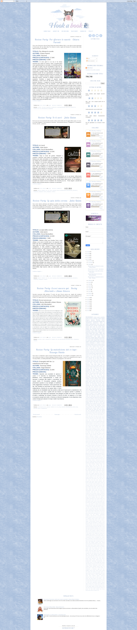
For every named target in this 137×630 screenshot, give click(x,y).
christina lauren (90, 486)
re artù (96, 563)
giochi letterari (97, 382)
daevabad (93, 495)
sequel (35, 340)
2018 (88, 303)
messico (98, 545)
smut (97, 409)
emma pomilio (99, 501)
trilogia (100, 321)
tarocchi (87, 390)
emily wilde (103, 429)
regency (75, 190)
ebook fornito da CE (43, 190)
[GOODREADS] (93, 37)
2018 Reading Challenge (95, 171)
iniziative (97, 350)
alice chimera (102, 469)
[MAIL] (97, 37)
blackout (100, 479)
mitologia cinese (89, 385)
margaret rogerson (94, 542)
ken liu (103, 525)
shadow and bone (91, 573)
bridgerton (88, 356)
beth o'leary (88, 479)
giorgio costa (99, 510)
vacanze (99, 411)
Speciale (91, 418)
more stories (100, 547)
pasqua (99, 554)
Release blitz (88, 377)
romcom (103, 388)
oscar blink (88, 386)
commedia (94, 345)
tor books (87, 582)
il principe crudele (101, 517)
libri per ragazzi (96, 357)
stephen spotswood (101, 575)
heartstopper (102, 514)
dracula (90, 499)
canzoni (99, 482)
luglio (89, 284)
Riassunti (74, 31)
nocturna (103, 550)
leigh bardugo (102, 350)
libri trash (100, 368)
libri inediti (93, 403)
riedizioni (93, 445)
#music (96, 454)
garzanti (48, 107)
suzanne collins (89, 362)
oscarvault (92, 334)
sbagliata (87, 570)
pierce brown (99, 386)
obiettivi (97, 551)
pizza (100, 558)
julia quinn (53, 190)
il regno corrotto (94, 518)
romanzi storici (51, 191)
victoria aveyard (93, 587)
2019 (88, 301)
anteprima (96, 378)
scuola (94, 570)
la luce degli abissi (91, 531)
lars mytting (100, 533)
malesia (98, 541)
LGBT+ (43, 339)
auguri (103, 372)
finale (104, 360)
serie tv (96, 332)
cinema (87, 398)
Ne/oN (90, 417)
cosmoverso (102, 493)
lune (93, 539)
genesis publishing (89, 401)
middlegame (102, 545)
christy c (95, 486)
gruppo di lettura (93, 368)
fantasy (93, 320)
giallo (104, 366)
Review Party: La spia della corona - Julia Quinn (57, 200)
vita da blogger (101, 329)
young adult (96, 321)
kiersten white (96, 526)
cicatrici (98, 486)
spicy (94, 369)
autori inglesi (94, 397)
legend (99, 535)
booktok (92, 337)
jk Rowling (101, 523)
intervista (90, 374)
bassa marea (102, 475)
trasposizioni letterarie (97, 582)
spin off (94, 358)
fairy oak (88, 430)
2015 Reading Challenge (95, 201)
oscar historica (94, 553)
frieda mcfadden (95, 509)
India (104, 458)
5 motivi (91, 457)
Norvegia (103, 462)
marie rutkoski (102, 542)
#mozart (92, 454)
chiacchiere (100, 485)
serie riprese (88, 571)
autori (92, 340)
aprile (89, 289)
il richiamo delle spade (92, 519)
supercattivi (92, 410)
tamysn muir (88, 578)
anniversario (102, 396)
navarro (101, 549)
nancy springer (95, 385)
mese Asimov (95, 361)
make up (95, 541)
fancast (92, 430)
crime (89, 425)
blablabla (103, 397)
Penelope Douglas (95, 463)
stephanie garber (92, 353)
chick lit (94, 373)
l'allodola (92, 527)
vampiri (92, 344)
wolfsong (103, 411)
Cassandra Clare (90, 330)
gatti (89, 510)
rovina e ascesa (91, 567)
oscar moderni (99, 553)
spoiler (87, 575)
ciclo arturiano (96, 422)
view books (102, 138)
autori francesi (102, 354)
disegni (87, 499)
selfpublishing (89, 322)
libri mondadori (98, 403)
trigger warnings (88, 583)
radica (100, 562)
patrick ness (88, 555)
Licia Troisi (91, 354)
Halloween (101, 353)
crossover (92, 494)
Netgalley (87, 462)
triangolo (103, 582)
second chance (99, 570)
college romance (101, 364)
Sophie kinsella (89, 465)
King (86, 461)
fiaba (97, 506)
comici (93, 490)
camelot (95, 482)
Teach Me (95, 465)
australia (95, 474)
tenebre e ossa (101, 578)
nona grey (89, 551)
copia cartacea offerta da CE (99, 380)
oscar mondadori (61, 190)
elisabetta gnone (97, 429)
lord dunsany (96, 538)
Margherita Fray (89, 370)
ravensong (93, 563)
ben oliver (100, 478)
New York (94, 417)
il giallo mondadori (92, 434)
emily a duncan (94, 501)
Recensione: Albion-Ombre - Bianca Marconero (54, 607)
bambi (98, 475)
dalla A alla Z (98, 495)
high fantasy (99, 433)
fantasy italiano (93, 366)
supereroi (97, 410)
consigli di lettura (89, 380)
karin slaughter (99, 525)
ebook (92, 429)
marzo (89, 291)
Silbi (92, 133)
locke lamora (100, 441)
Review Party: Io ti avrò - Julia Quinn (57, 117)
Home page (47, 31)
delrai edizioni (98, 337)
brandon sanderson (98, 481)
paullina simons (97, 555)
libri (90, 328)
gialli (104, 321)
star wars (88, 410)
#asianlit (97, 369)
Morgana (87, 417)
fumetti (100, 509)
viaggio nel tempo (95, 586)
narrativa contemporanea (58, 107)
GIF (98, 458)
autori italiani (42, 107)
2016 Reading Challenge (95, 191)
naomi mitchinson (95, 549)
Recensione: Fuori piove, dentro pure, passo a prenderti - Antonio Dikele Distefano (61, 599)
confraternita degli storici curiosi (92, 491)
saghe (92, 446)
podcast (87, 559)
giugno (89, 286)
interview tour (88, 437)
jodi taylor (88, 525)
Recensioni (65, 31)
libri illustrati (88, 361)
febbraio (90, 293)
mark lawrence (100, 543)
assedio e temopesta (90, 474)
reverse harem (102, 563)
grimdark (87, 368)
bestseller (98, 421)
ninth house (98, 550)
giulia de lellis (94, 511)
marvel (92, 442)
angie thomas (95, 471)
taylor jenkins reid (94, 578)
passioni (103, 554)
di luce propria (97, 498)
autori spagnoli (102, 378)
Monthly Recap (96, 346)
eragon (103, 502)
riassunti (99, 328)
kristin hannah (88, 527)
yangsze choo (96, 590)
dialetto (101, 498)
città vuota (99, 487)
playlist (99, 406)
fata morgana (96, 430)
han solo (92, 514)
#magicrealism (88, 454)
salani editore (88, 389)
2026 (88, 251)
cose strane (94, 493)
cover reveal (92, 350)
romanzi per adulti (92, 409)
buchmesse (92, 342)
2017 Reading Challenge (95, 181)
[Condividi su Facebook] (69, 105)
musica (90, 549)
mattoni (89, 545)
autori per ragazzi (89, 475)
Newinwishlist (92, 462)
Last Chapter (90, 461)
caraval (91, 373)
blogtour (88, 320)
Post (88, 58)
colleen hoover (92, 489)
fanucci (103, 381)
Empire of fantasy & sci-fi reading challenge (95, 393)
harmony (97, 514)
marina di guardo (89, 543)
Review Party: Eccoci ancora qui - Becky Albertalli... (95, 274)
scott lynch (102, 446)
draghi (101, 398)
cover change (93, 356)
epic (101, 502)
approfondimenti (92, 324)
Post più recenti (36, 414)
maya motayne (93, 545)
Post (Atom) (39, 416)
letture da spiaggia (95, 537)
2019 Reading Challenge (95, 161)
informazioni (95, 522)
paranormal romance (90, 332)
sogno (89, 574)
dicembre (90, 260)
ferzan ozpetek (93, 506)
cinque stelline (102, 422)
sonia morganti (102, 409)
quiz (91, 369)
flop (97, 507)
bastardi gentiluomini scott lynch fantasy (94, 477)
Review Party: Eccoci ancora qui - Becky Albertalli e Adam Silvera (57, 289)
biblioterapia (102, 421)
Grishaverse (88, 360)
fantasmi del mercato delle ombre (92, 505)
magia (92, 541)
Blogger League (98, 338)
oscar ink (95, 374)
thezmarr (103, 450)
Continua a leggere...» (37, 100)
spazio (103, 574)
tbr (100, 450)
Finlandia (92, 458)
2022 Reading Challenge (95, 130)
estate (100, 373)
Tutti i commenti (90, 61)
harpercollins (98, 356)
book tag (95, 326)
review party (69, 339)
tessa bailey (91, 579)
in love (103, 521)
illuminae (94, 521)
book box (87, 373)
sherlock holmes (96, 449)
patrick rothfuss (88, 445)
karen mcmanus (93, 525)
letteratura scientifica (90, 352)
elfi (97, 499)
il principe (98, 434)
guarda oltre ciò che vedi (91, 433)
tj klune (96, 411)
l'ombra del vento (93, 529)
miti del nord (98, 546)
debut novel (102, 365)
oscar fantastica (89, 358)
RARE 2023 (92, 333)
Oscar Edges (88, 463)
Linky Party (102, 369)
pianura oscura (98, 557)
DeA (95, 376)
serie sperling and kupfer (95, 571)
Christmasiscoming (93, 349)
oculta (101, 551)
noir (86, 551)
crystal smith (99, 494)
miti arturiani (93, 546)
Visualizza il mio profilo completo (93, 70)
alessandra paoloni (95, 469)
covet (87, 494)
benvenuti (99, 397)
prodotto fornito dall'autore (91, 329)
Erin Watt (98, 414)
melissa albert (96, 442)
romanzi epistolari (92, 566)
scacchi (91, 570)
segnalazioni (97, 334)
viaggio (90, 586)
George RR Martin (101, 358)
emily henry (88, 366)
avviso (95, 421)
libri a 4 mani (88, 538)
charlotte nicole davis (94, 485)
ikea (103, 515)
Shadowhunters (89, 336)
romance (50, 108)
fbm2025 (87, 382)
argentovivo (97, 473)
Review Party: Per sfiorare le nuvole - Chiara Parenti (57, 41)
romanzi (87, 353)
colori (96, 489)
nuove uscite (96, 352)
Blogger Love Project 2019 (91, 414)
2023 (88, 257)
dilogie (39, 339)
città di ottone (88, 487)
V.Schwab (92, 378)
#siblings (103, 454)
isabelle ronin (91, 523)
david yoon (98, 497)
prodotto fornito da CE (52, 339)
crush (96, 494)
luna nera (90, 539)
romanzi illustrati (98, 445)
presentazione (102, 352)
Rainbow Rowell (101, 370)
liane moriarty (102, 537)
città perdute (93, 487)
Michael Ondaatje (96, 461)
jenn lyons (97, 523)
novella (103, 405)
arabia (87, 473)
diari (104, 498)
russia (102, 567)
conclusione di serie (90, 365)
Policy (91, 31)
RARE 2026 (98, 330)
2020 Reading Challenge (95, 151)
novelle (99, 326)
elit (104, 499)
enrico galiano (93, 502)
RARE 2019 (96, 354)
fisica (95, 507)
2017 (88, 305)
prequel (87, 388)
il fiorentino (101, 401)
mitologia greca (102, 442)
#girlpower (87, 453)
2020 (88, 299)
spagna (100, 574)
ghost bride (94, 510)
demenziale (92, 498)
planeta (103, 558)
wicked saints (88, 590)
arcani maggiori (91, 473)
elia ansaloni (100, 499)
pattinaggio (92, 555)
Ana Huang (97, 413)
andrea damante (89, 471)
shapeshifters (97, 573)
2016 (88, 306)
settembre (90, 280)
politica (90, 559)
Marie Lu (95, 370)
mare (89, 542)
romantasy (44, 408)
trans (91, 582)
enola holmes (98, 381)
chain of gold (102, 483)
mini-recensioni (88, 546)
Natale (98, 376)
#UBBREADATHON (93, 390)
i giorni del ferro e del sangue (96, 515)
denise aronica (102, 426)
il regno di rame (101, 518)
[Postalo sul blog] (66, 105)
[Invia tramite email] (65, 105)
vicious (103, 586)
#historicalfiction (92, 453)
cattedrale (98, 483)
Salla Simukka (98, 417)
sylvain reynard (101, 389)
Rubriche (83, 31)
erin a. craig (88, 503)
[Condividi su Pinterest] (71, 105)
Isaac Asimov (93, 360)
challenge (87, 485)
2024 (88, 255)
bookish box (91, 422)
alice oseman (96, 396)
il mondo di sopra (100, 342)
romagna (87, 566)
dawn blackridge (95, 426)
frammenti (91, 382)
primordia (103, 406)
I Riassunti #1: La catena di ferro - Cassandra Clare (55, 614)
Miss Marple (102, 461)
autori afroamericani (101, 474)
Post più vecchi (78, 414)
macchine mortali (102, 539)
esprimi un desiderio (94, 503)
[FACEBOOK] (89, 37)
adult (101, 372)
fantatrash (100, 505)
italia (92, 437)
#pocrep (99, 454)
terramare (87, 579)
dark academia (92, 497)
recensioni (45, 108)
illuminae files (98, 521)
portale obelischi (95, 559)
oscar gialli (93, 386)
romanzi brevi (91, 388)
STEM (92, 377)
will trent (92, 590)
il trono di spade (100, 519)
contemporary (102, 491)
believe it (95, 478)
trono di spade (94, 583)
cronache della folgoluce (94, 425)
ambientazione (93, 470)
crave (87, 425)
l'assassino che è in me (98, 527)
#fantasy (98, 320)
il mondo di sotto (95, 517)
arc (86, 397)
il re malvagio (88, 518)
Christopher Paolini (90, 376)
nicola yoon (91, 550)
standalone (98, 450)
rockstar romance (101, 565)
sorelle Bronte (102, 449)
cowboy (89, 494)
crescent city (96, 398)
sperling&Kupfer (92, 450)
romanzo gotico (100, 566)
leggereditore (88, 403)
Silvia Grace (90, 67)
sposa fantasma (92, 575)
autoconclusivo (88, 345)
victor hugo (88, 587)
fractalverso (102, 507)
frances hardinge (89, 509)
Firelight (95, 458)
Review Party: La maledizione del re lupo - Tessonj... (96, 277)
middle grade (102, 357)
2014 (88, 310)
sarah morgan (97, 446)
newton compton (101, 385)
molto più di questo (93, 547)
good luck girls (100, 511)
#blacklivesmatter (101, 390)
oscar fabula (94, 406)
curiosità (89, 495)
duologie (89, 429)
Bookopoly (101, 457)
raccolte (100, 345)
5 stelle (94, 362)
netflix (68, 107)
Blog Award (102, 413)
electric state (94, 499)
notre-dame (94, 551)
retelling (103, 328)
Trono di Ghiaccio (95, 372)
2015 (88, 308)
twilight (101, 583)
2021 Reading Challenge (95, 141)
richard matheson (89, 565)
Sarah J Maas (98, 333)
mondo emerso (90, 405)
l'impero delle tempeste (99, 438)
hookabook (88, 515)
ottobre (89, 264)
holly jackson (96, 401)
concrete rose (102, 490)
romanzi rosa (42, 191)
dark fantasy (96, 365)
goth (104, 511)
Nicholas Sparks (98, 462)
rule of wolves (98, 567)
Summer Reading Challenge (99, 344)
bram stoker (92, 481)
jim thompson (96, 437)
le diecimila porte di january (93, 535)
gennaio (90, 295)
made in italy (88, 541)
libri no (92, 538)
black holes (96, 479)
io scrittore (99, 522)
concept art (96, 490)
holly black (102, 382)
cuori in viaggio (102, 425)
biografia (87, 422)
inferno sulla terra (89, 522)
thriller (103, 326)
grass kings (93, 513)
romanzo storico (98, 388)
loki (104, 441)
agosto (89, 282)
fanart (100, 503)
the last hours (91, 411)
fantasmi (103, 503)
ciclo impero (102, 486)
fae (89, 348)
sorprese (87, 450)
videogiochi (98, 587)
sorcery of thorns (94, 574)
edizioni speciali (92, 381)
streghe (96, 389)
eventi (97, 345)
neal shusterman (97, 405)
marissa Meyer (94, 543)
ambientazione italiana (100, 470)
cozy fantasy (91, 398)
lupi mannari (96, 539)
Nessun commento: (57, 105)
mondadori (88, 344)
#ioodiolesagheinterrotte (100, 453)
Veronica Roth (96, 418)
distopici (87, 328)
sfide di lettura (90, 449)
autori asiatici (89, 397)
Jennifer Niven (99, 394)
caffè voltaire (91, 482)
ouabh (103, 368)
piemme (103, 557)
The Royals (91, 396)
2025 (88, 253)
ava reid (91, 421)
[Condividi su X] (68, 105)
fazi (102, 505)
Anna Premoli (99, 362)
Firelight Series (88, 394)
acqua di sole (99, 466)
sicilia (102, 573)
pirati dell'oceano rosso (94, 558)
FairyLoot (103, 334)
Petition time (102, 463)
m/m (91, 361)
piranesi (87, 558)
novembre (90, 262)
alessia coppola (102, 418)
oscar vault (99, 324)
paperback (95, 554)
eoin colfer (98, 502)
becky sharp (91, 478)
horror (89, 338)
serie (92, 325)
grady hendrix (88, 513)
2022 (88, 259)
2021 (88, 297)
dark (97, 373)
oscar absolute (89, 406)
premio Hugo (102, 559)
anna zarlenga (102, 471)
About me (56, 31)
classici (103, 330)
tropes (99, 583)
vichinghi (100, 586)
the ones (99, 579)
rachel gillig (97, 562)
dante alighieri (88, 426)
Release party (88, 372)
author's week (100, 349)
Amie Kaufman (96, 457)
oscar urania (90, 554)
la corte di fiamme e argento (93, 530)
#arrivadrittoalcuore (89, 413)
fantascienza (95, 322)
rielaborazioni (95, 565)
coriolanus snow (89, 493)
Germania (101, 458)
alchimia (89, 469)
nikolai (95, 550)
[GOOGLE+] (100, 37)
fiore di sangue (91, 507)
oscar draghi (97, 336)
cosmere (98, 493)
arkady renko (102, 473)
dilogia (95, 340)
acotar (94, 466)
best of (103, 478)
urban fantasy (93, 341)
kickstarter (92, 526)
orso (90, 553)
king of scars (102, 526)
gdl (91, 510)
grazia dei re (98, 513)
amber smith (88, 470)
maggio (90, 287)
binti (92, 479)
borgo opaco (94, 364)
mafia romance (88, 442)
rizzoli (100, 361)
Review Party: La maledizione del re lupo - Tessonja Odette (57, 351)
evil (86, 430)
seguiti (103, 570)
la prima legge (101, 402)
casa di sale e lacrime (92, 483)
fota (99, 507)
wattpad (97, 353)
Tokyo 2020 (100, 465)
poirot (104, 386)
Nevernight (102, 376)
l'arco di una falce (94, 402)
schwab (103, 361)
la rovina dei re (98, 531)
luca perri (100, 538)
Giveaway (98, 341)
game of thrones (99, 366)
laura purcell (92, 534)
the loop (95, 579)
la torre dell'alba (95, 533)
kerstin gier (88, 526)
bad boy (94, 475)
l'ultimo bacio (98, 529)
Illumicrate (94, 394)
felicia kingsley (102, 430)
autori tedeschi (99, 360)
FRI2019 (101, 414)
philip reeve (92, 557)
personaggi (88, 369)
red (98, 563)
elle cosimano (88, 501)
